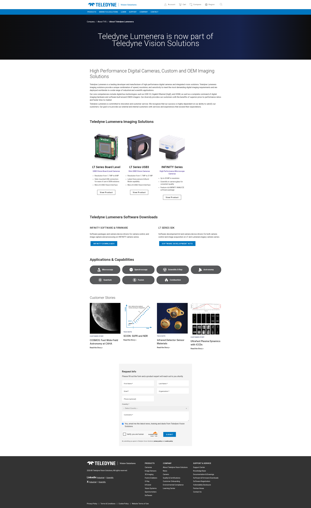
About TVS (102, 22)
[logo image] (112, 4)
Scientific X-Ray (175, 269)
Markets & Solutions (108, 12)
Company (144, 12)
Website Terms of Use (140, 504)
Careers (166, 474)
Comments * (128, 415)
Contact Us (197, 492)
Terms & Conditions (107, 504)
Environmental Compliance (173, 485)
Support (133, 12)
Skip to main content (155, 2)
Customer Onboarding (171, 481)
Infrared (148, 485)
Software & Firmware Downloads (205, 478)
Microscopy (107, 269)
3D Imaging (149, 474)
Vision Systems (151, 488)
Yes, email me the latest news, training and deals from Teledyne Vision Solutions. (155, 425)
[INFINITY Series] (172, 147)
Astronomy (208, 269)
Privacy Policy (92, 504)
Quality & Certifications (171, 478)
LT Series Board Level (106, 167)
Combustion (175, 280)
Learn (123, 12)
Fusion (141, 280)
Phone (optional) (130, 399)
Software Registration (201, 481)
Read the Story (96, 348)
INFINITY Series (172, 167)
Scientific (109, 478)
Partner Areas (198, 488)
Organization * (164, 391)
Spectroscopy (140, 269)
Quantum (107, 280)
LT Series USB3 (139, 167)
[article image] (105, 318)
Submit (169, 435)
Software (148, 495)
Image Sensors (150, 471)
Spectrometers (150, 492)
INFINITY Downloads (104, 244)
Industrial (100, 478)
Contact (154, 12)
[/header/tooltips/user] (165, 4)
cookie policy (169, 441)
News (165, 471)
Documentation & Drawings (203, 474)
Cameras (148, 467)
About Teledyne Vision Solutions (175, 467)
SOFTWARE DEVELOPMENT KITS (177, 244)
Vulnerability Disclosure (202, 485)
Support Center (199, 467)
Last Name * (163, 384)
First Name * (128, 384)
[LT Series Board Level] (106, 147)
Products (91, 12)
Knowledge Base (199, 471)
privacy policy (158, 441)
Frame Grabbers (151, 478)
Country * (125, 404)
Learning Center (169, 488)
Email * (126, 391)
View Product (106, 192)
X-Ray (147, 481)
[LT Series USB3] (139, 147)
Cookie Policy (124, 504)
